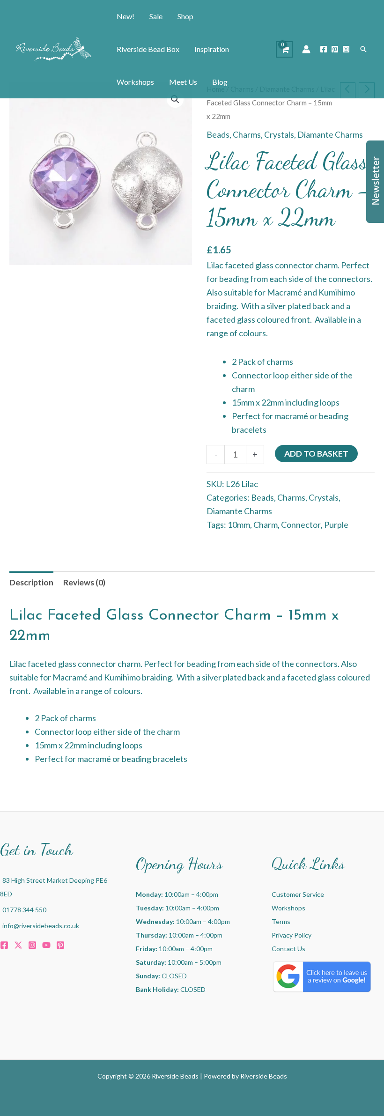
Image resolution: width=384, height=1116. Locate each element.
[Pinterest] (335, 49)
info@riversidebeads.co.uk (40, 926)
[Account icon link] (306, 49)
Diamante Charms (330, 135)
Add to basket (316, 453)
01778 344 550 (24, 910)
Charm (265, 524)
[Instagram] (346, 49)
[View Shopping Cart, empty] (284, 49)
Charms (247, 135)
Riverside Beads (263, 1076)
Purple (336, 524)
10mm (239, 524)
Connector (301, 524)
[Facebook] (323, 49)
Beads (218, 135)
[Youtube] (46, 945)
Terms (281, 921)
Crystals (279, 135)
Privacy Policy (291, 935)
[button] (363, 49)
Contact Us (288, 949)
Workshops (288, 908)
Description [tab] (31, 582)
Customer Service (298, 894)
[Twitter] (18, 945)
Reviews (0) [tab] (84, 582)
